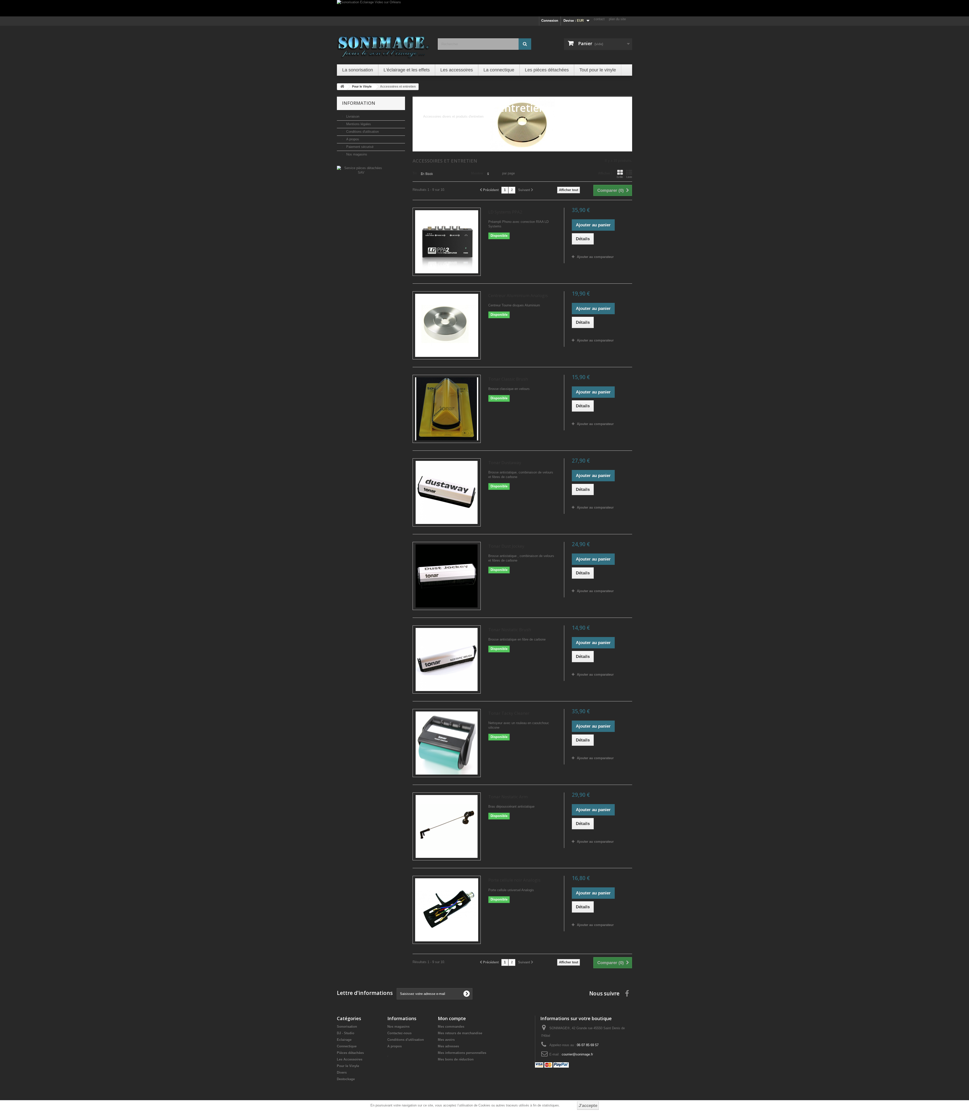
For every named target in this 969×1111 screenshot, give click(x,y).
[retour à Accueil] (342, 87)
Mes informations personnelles (462, 1053)
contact (599, 19)
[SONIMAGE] (383, 44)
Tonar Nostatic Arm (508, 797)
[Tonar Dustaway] (446, 492)
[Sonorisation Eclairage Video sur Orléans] (484, 8)
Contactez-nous (399, 1033)
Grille (620, 176)
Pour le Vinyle (348, 1066)
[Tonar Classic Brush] (446, 408)
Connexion (549, 20)
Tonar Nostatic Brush (509, 629)
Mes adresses (448, 1046)
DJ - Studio (345, 1033)
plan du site (617, 19)
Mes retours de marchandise (460, 1033)
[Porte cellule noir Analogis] (446, 909)
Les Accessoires (349, 1059)
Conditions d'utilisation (362, 132)
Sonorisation (347, 1026)
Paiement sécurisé (359, 147)
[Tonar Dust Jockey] (446, 575)
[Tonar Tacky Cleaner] (446, 743)
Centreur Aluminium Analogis (518, 295)
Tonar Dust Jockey (506, 546)
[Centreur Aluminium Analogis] (446, 325)
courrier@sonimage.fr (577, 1054)
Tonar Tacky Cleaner (508, 713)
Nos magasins (356, 154)
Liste (629, 176)
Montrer (477, 173)
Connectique (347, 1046)
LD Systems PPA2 (505, 212)
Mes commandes (451, 1026)
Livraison (352, 116)
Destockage (346, 1079)
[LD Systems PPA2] (446, 241)
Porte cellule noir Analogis (514, 880)
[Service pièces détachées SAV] (361, 170)
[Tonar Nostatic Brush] (446, 659)
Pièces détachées (350, 1053)
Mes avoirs (446, 1040)
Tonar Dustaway (504, 462)
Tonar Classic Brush (508, 379)
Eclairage (344, 1040)
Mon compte (452, 1018)
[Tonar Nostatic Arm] (446, 826)
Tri (415, 173)
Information (358, 103)
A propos (352, 139)
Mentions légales (358, 124)
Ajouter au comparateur (595, 257)
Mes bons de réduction (456, 1059)
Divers (342, 1072)
